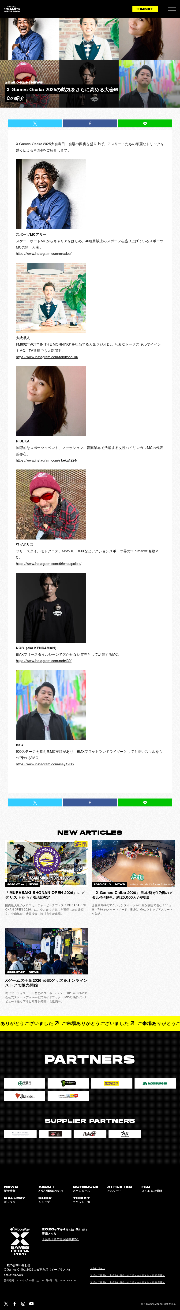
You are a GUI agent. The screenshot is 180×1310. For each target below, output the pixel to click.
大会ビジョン (97, 1268)
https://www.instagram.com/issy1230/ (45, 763)
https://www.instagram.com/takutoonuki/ (47, 356)
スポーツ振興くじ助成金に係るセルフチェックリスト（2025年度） (127, 1275)
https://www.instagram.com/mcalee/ (43, 253)
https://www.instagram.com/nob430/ (43, 660)
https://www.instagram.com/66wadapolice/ (48, 563)
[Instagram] (23, 1304)
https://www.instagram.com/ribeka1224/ (46, 460)
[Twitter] (6, 1304)
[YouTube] (31, 1304)
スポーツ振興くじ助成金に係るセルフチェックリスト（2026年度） (127, 1282)
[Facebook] (14, 1304)
